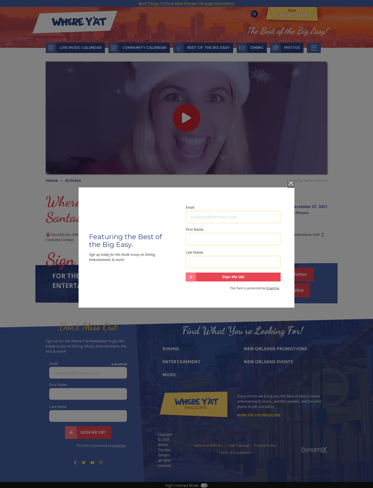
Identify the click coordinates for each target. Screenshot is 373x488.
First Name (194, 229)
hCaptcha (272, 288)
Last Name (194, 252)
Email (190, 207)
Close (291, 183)
